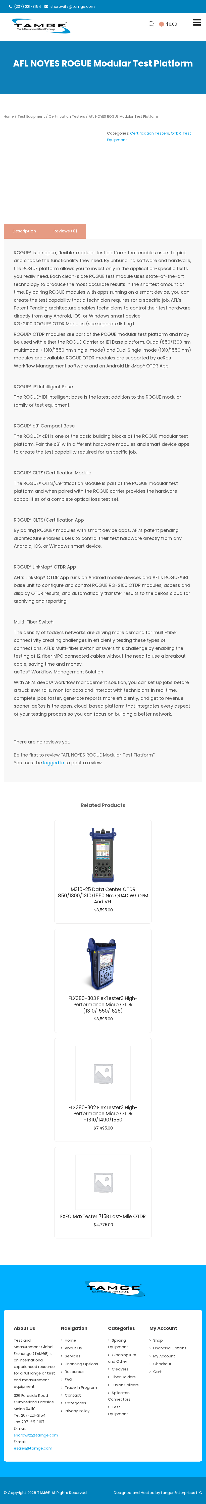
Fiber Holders (124, 1377)
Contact (73, 1395)
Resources (74, 1371)
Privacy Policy (77, 1410)
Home (9, 116)
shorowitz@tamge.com (36, 1435)
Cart (157, 1371)
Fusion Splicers (125, 1385)
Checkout (162, 1363)
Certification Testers (67, 116)
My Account (164, 1356)
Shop (158, 1340)
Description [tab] (24, 231)
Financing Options (81, 1363)
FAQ (68, 1379)
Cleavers (120, 1369)
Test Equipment (31, 116)
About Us (73, 1348)
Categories (75, 1403)
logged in (53, 763)
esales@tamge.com (33, 1448)
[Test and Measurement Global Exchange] (41, 33)
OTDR (176, 133)
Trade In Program (81, 1387)
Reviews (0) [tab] (65, 231)
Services (72, 1356)
